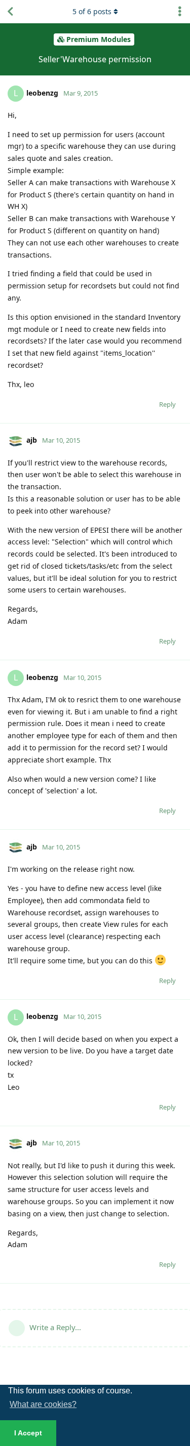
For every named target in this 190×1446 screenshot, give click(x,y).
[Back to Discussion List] (10, 11)
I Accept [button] (28, 1433)
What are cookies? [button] (43, 1404)
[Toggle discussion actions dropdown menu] (180, 11)
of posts (91, 11)
